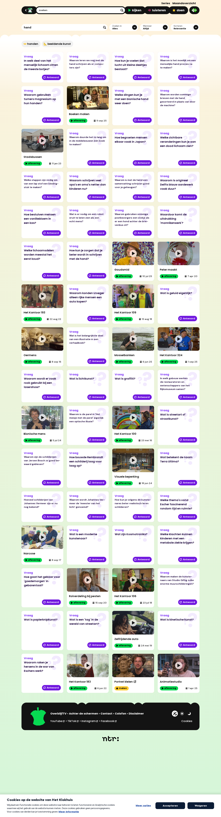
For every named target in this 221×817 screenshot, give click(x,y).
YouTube (57, 721)
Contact (106, 713)
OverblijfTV (58, 713)
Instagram (89, 721)
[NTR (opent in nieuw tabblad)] (110, 738)
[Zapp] (194, 10)
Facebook (109, 721)
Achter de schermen (83, 713)
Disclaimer (136, 713)
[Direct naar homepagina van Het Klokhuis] (38, 717)
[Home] (28, 10)
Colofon (120, 713)
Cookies (186, 721)
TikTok (73, 721)
